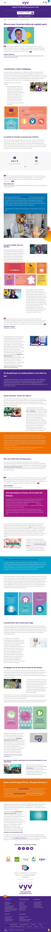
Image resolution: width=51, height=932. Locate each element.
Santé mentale (22, 904)
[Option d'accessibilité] (43, 2)
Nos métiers (7, 904)
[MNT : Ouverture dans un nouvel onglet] (34, 859)
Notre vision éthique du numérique (11, 908)
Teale (27, 411)
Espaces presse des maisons (24, 920)
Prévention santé (22, 902)
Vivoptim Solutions (8, 355)
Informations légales (13, 924)
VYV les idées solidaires (9, 919)
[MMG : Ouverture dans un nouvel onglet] (25, 859)
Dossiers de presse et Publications (25, 919)
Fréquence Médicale (23, 788)
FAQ (42, 926)
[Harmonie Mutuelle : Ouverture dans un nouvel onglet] (8, 859)
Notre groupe (7, 902)
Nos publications (8, 918)
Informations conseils (8, 920)
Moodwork (33, 411)
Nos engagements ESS (9, 907)
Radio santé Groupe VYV (20, 793)
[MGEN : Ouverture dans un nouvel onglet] (17, 859)
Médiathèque (21, 918)
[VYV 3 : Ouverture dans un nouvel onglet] (42, 859)
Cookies (40, 924)
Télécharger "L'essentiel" (24, 12)
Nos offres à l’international (38, 907)
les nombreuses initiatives (19, 838)
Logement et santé (22, 907)
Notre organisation (8, 903)
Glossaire (36, 926)
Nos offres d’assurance (38, 902)
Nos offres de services (38, 904)
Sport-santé (21, 903)
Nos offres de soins (37, 903)
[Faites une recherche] (46, 2)
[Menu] (5, 2)
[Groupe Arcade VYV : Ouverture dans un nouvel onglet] (25, 867)
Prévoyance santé (22, 908)
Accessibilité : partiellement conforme (17, 926)
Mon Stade (19, 354)
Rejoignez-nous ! (8, 911)
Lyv (30, 527)
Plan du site (29, 926)
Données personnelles (24, 924)
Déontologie (33, 924)
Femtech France (32, 503)
